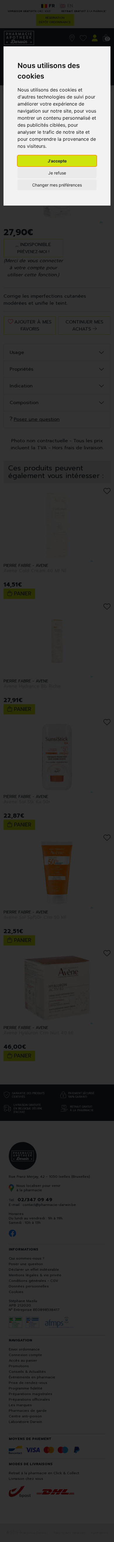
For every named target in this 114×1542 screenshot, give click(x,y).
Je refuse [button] (57, 172)
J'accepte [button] (57, 160)
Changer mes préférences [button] (57, 184)
